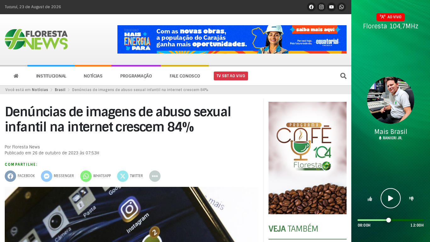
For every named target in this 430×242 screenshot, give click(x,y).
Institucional (51, 76)
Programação (136, 76)
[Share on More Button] (155, 176)
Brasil (60, 90)
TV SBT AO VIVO (231, 75)
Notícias (93, 76)
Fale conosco (185, 76)
